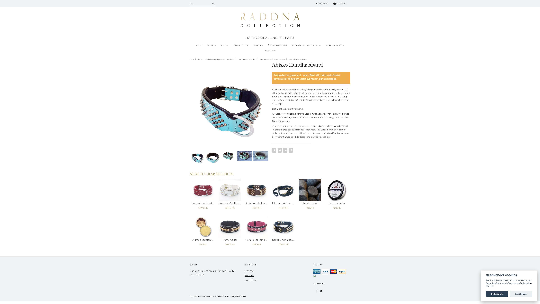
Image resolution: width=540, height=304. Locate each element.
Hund (210, 45)
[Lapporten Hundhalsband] (203, 190)
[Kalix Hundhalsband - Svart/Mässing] (283, 226)
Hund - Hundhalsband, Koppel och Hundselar (215, 59)
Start (199, 45)
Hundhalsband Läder (246, 59)
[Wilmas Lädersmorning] (203, 226)
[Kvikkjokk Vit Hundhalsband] (230, 190)
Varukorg (341, 4)
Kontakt (249, 275)
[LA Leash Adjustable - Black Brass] (283, 190)
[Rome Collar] (230, 226)
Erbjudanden (334, 45)
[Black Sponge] (310, 190)
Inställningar (521, 294)
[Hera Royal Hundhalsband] (256, 226)
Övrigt (257, 45)
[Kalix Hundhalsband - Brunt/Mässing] (256, 190)
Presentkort (240, 45)
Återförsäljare (277, 45)
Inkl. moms (323, 4)
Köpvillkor (251, 280)
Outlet (269, 50)
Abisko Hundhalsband (298, 59)
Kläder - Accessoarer (305, 45)
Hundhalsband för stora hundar (272, 59)
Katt (223, 45)
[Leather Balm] (337, 190)
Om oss (249, 271)
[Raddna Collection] (270, 24)
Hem (192, 59)
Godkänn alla (497, 294)
